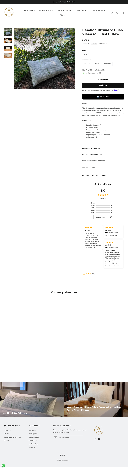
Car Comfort (82, 10)
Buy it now (103, 85)
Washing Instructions (92, 155)
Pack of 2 (97, 64)
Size (84, 50)
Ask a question (88, 167)
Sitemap (7, 433)
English (62, 455)
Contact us (103, 97)
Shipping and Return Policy (13, 437)
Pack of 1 (87, 64)
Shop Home (28, 10)
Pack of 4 (107, 64)
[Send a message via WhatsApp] (3, 465)
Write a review (101, 217)
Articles (6, 440)
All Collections (98, 10)
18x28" (86, 54)
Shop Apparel (45, 10)
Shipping (94, 43)
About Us (64, 15)
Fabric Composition (91, 148)
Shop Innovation (64, 10)
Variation (86, 60)
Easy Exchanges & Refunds (93, 161)
